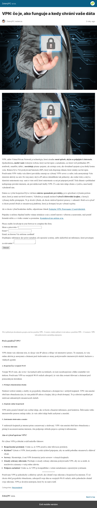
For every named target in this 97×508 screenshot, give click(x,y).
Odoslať (6, 248)
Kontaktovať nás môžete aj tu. (52, 218)
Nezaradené (17, 487)
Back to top (90, 497)
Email (5, 230)
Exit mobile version (48, 504)
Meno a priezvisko (10, 227)
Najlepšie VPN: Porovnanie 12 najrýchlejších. (67, 209)
